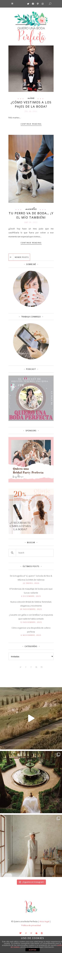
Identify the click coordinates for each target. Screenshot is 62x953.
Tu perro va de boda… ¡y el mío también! (31, 215)
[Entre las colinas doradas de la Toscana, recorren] (31, 718)
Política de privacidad (31, 925)
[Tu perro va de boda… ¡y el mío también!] (31, 168)
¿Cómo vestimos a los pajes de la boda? (31, 104)
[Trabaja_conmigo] (31, 358)
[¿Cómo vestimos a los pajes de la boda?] (31, 68)
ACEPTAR (32, 950)
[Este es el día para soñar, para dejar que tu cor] (31, 782)
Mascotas (31, 208)
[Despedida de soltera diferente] (31, 481)
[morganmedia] (31, 913)
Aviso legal (44, 921)
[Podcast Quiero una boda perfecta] (31, 420)
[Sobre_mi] (31, 306)
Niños (31, 97)
